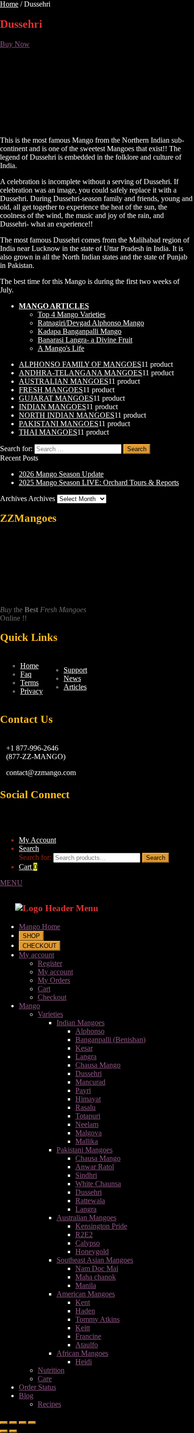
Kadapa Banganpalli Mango (79, 331)
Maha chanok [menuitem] (95, 1277)
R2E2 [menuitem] (84, 1235)
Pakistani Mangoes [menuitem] (85, 1150)
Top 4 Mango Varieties (71, 314)
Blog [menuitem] (26, 1396)
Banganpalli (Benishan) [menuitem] (110, 1040)
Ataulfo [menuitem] (86, 1345)
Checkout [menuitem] (52, 997)
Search (29, 848)
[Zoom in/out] (32, 1422)
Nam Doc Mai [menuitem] (96, 1268)
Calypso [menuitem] (87, 1243)
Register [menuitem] (50, 963)
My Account (37, 840)
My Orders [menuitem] (54, 980)
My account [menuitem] (36, 955)
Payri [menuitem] (83, 1090)
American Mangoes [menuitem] (86, 1294)
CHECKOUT (40, 945)
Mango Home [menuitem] (39, 927)
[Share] (13, 1422)
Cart (28, 867)
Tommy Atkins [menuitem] (97, 1319)
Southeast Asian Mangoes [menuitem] (95, 1260)
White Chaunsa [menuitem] (98, 1184)
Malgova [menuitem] (88, 1133)
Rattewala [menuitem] (90, 1201)
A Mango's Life (61, 348)
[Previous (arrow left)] (4, 1431)
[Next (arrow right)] (13, 1431)
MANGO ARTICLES (54, 306)
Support (75, 670)
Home (9, 4)
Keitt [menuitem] (82, 1328)
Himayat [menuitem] (88, 1099)
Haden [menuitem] (85, 1311)
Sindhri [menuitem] (86, 1175)
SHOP (31, 935)
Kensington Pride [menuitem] (101, 1226)
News (72, 678)
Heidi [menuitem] (83, 1362)
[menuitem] (31, 935)
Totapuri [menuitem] (87, 1116)
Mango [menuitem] (29, 1006)
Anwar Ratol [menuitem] (94, 1167)
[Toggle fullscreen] (22, 1422)
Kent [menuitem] (82, 1302)
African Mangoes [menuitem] (82, 1353)
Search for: (35, 857)
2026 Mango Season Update (61, 474)
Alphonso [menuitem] (90, 1031)
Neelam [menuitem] (86, 1124)
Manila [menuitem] (85, 1285)
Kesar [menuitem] (84, 1048)
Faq (26, 674)
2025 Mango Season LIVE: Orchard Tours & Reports (99, 482)
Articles (75, 687)
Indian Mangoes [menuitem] (81, 1023)
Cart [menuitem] (44, 989)
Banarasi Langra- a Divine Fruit (85, 340)
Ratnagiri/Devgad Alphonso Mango (91, 323)
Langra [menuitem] (86, 1056)
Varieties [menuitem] (50, 1014)
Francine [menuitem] (88, 1336)
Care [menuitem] (45, 1379)
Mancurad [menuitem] (90, 1082)
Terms (29, 683)
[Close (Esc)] (4, 1422)
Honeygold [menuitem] (92, 1251)
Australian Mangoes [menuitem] (86, 1218)
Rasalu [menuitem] (85, 1107)
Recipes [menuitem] (49, 1404)
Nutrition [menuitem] (51, 1370)
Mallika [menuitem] (86, 1141)
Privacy (31, 691)
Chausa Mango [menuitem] (98, 1065)
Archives (41, 498)
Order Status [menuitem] (37, 1387)
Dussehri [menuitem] (88, 1073)
